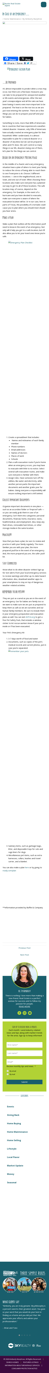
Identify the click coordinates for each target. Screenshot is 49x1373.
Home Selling (14, 1140)
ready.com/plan (9, 870)
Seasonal (11, 1182)
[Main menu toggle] (43, 4)
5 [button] (29, 1335)
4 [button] (27, 1335)
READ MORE (24, 1006)
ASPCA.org (30, 617)
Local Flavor (13, 1157)
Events (10, 1106)
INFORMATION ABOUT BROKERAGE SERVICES (22, 1365)
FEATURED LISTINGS (31, 1362)
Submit (24, 1082)
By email (13, 1071)
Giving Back (13, 1115)
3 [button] (24, 1335)
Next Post (24, 954)
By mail (12, 1074)
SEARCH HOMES (12, 1362)
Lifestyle (11, 1148)
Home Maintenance (12, 19)
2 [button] (22, 1335)
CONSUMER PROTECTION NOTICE (24, 1368)
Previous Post (25, 948)
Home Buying (14, 1123)
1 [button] (19, 1335)
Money (10, 1174)
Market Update (15, 1165)
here (27, 867)
